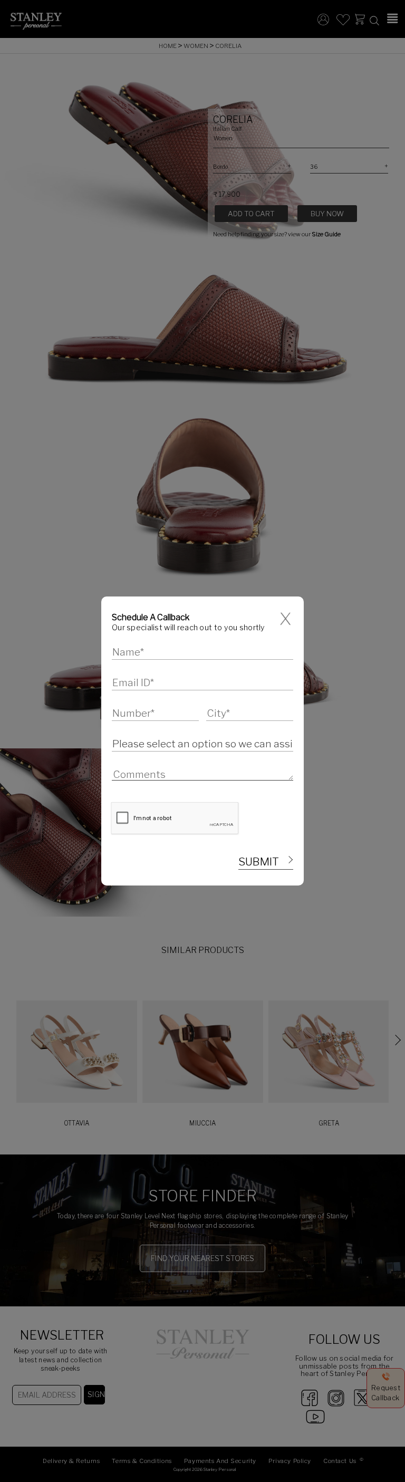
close (286, 618)
